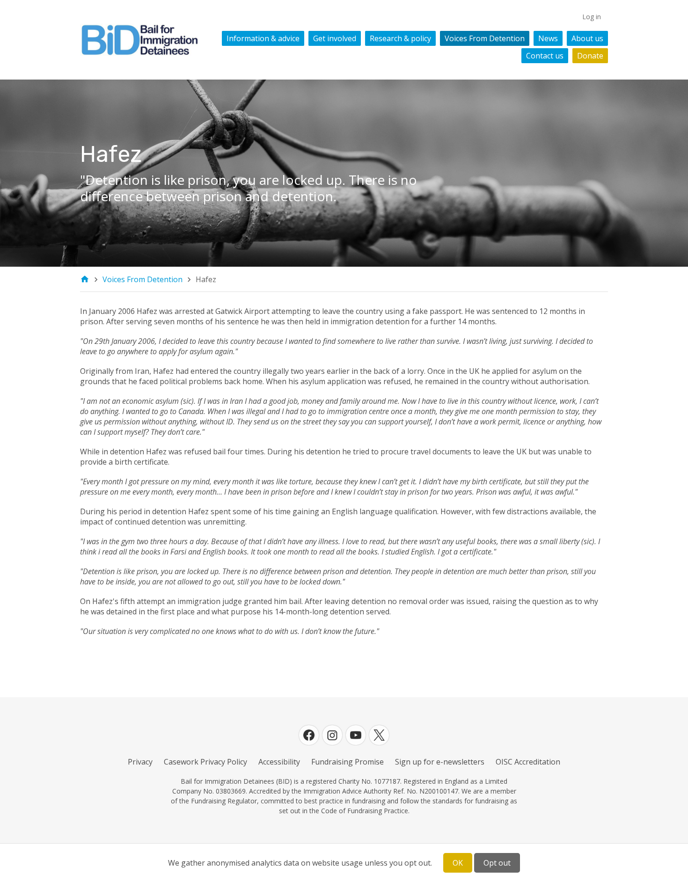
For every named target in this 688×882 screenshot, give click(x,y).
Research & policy (400, 38)
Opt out (497, 863)
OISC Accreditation (528, 762)
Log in (591, 16)
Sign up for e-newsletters (439, 762)
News (548, 38)
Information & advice (263, 38)
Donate (590, 56)
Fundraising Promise (347, 762)
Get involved (334, 38)
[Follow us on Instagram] (332, 735)
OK (458, 863)
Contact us (545, 56)
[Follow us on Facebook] (309, 735)
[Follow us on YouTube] (356, 735)
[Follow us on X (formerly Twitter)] (379, 735)
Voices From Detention (485, 38)
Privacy (140, 762)
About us (587, 38)
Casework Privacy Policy (205, 762)
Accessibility (279, 762)
